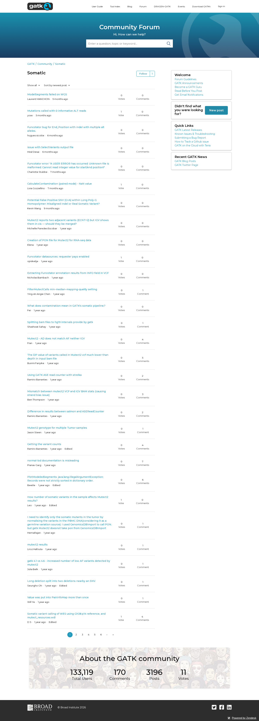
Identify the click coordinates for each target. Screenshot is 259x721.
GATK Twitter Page (186, 165)
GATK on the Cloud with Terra (193, 145)
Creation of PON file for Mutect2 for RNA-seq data (59, 240)
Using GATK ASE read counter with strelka (54, 375)
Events (181, 6)
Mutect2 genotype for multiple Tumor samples (57, 427)
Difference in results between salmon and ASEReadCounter (65, 411)
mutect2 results (37, 544)
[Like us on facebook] (221, 707)
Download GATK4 (201, 6)
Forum (143, 6)
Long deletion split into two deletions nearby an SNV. (61, 581)
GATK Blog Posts (185, 161)
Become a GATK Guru (188, 87)
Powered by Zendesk (244, 717)
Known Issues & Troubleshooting (195, 133)
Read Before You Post (188, 90)
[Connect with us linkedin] (229, 707)
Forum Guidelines (185, 79)
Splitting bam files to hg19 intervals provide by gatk (60, 322)
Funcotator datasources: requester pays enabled (58, 256)
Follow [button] (143, 73)
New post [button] (216, 110)
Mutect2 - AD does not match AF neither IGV (56, 338)
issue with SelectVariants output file (50, 147)
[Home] (40, 6)
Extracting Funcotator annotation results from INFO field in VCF (68, 273)
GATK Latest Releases (188, 130)
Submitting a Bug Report (190, 137)
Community (45, 64)
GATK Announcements (189, 83)
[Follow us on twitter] (214, 707)
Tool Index (115, 6)
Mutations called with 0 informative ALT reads (56, 110)
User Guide (97, 6)
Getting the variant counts (44, 444)
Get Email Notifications (189, 94)
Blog (129, 6)
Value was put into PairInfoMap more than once (58, 597)
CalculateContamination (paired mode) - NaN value (59, 183)
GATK (31, 64)
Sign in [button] (221, 6)
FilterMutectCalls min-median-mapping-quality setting (62, 289)
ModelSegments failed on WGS (47, 94)
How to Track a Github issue (192, 141)
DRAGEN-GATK (162, 6)
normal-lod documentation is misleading (53, 460)
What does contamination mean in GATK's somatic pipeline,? (66, 305)
